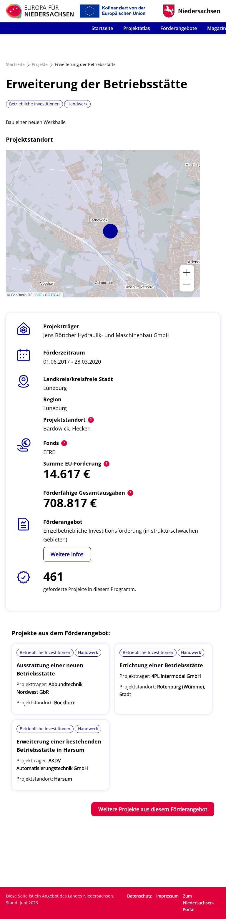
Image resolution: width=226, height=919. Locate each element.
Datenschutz (139, 896)
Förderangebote (178, 28)
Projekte (40, 64)
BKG (38, 294)
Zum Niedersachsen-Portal (198, 902)
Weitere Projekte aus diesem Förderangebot (152, 809)
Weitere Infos (67, 554)
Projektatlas (136, 28)
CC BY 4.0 (53, 294)
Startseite (102, 28)
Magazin (216, 28)
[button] (110, 231)
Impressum (167, 896)
